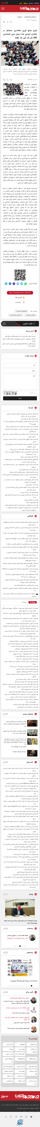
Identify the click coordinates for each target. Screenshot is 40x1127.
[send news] (8, 22)
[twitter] (18, 283)
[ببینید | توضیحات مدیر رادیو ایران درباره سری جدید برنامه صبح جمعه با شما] (20, 908)
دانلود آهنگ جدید (20, 1054)
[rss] (7, 1117)
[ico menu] (3, 9)
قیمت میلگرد (21, 1081)
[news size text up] (4, 80)
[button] (25, 946)
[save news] (11, 22)
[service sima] (26, 3)
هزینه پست (21, 1049)
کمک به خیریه (21, 1066)
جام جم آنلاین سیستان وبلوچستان (30, 90)
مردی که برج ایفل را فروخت (19, 752)
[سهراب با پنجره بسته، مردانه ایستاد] (33, 1010)
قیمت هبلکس (21, 1076)
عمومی (19, 17)
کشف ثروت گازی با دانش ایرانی (21, 1023)
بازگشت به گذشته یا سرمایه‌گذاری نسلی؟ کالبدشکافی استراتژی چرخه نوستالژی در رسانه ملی (15, 724)
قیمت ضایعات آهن (33, 1072)
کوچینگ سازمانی (8, 1071)
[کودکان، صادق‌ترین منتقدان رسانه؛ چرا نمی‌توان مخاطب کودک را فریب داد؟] (31, 732)
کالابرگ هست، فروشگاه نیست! (18, 747)
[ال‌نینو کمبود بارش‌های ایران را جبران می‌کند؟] (33, 1029)
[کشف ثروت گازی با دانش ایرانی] (33, 1020)
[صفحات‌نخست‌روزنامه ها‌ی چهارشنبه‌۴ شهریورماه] (20, 968)
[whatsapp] (25, 283)
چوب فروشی (33, 1044)
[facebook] (14, 283)
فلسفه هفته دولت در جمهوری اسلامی (19, 935)
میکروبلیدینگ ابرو (8, 1066)
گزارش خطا (18, 298)
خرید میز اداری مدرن (33, 1082)
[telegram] (21, 283)
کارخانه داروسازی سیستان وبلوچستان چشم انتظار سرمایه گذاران (19, 340)
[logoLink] (29, 8)
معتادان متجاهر (30, 315)
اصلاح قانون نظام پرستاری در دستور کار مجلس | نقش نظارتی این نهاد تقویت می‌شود (16, 1002)
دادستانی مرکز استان (15, 315)
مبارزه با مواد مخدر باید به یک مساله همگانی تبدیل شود (20, 336)
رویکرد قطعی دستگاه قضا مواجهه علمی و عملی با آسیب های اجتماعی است (19, 345)
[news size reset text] (7, 80)
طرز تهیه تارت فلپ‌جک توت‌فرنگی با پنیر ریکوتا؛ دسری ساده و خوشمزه (19, 595)
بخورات (11, 1049)
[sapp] (32, 1117)
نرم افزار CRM (33, 1059)
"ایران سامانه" (27, 1112)
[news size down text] (11, 80)
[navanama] (36, 3)
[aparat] (27, 1117)
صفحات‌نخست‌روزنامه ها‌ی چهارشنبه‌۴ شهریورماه (23, 981)
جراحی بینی (10, 1044)
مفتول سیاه (22, 1071)
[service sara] (31, 3)
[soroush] (6, 283)
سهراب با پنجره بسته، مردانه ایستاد (20, 1013)
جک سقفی (10, 1076)
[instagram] (12, 1117)
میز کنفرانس (9, 1081)
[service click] (20, 3)
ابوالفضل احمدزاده (21, 311)
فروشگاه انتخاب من (9, 1060)
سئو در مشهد (9, 1054)
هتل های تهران (33, 1066)
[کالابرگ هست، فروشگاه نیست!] (31, 743)
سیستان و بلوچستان (30, 17)
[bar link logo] (4, 3)
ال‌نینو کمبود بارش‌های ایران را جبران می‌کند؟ (18, 1028)
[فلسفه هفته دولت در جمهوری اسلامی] (34, 937)
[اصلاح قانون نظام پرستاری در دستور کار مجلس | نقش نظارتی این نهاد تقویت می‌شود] (33, 1000)
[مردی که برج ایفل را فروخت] (31, 753)
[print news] (4, 22)
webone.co (21, 1059)
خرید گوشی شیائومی (34, 1050)
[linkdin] (10, 283)
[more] (5, 714)
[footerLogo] (26, 1096)
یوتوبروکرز (22, 1044)
